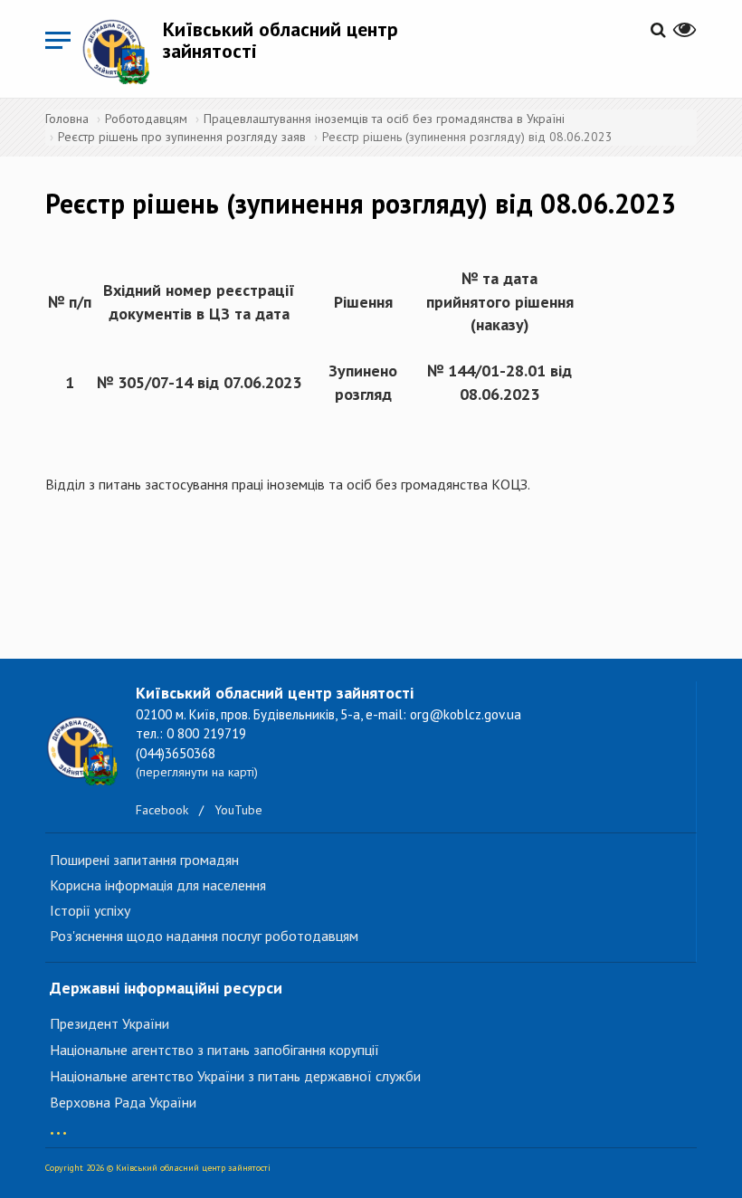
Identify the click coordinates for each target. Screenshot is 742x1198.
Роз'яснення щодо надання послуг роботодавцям (204, 936)
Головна (67, 118)
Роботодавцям (146, 118)
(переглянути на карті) (197, 772)
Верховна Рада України (123, 1102)
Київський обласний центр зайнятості (280, 39)
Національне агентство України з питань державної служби (235, 1076)
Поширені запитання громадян (144, 860)
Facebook (162, 810)
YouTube (238, 810)
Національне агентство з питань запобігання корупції (214, 1050)
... (58, 1124)
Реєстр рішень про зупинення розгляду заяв (182, 136)
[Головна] (122, 51)
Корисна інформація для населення (158, 885)
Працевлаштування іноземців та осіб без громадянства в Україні (384, 118)
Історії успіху (90, 910)
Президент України (109, 1023)
